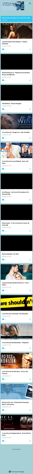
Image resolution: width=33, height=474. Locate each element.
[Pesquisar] (27, 3)
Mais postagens (16, 449)
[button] (30, 49)
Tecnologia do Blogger (17, 471)
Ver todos (4, 20)
